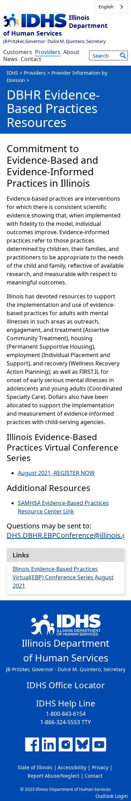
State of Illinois (34, 767)
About (71, 52)
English (106, 6)
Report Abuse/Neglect (53, 775)
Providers (47, 52)
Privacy (100, 767)
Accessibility (72, 767)
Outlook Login (111, 796)
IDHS (12, 72)
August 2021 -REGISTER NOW (56, 473)
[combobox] (111, 7)
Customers (17, 52)
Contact (31, 59)
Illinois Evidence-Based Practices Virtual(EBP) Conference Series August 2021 (63, 577)
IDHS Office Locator (66, 685)
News (10, 59)
